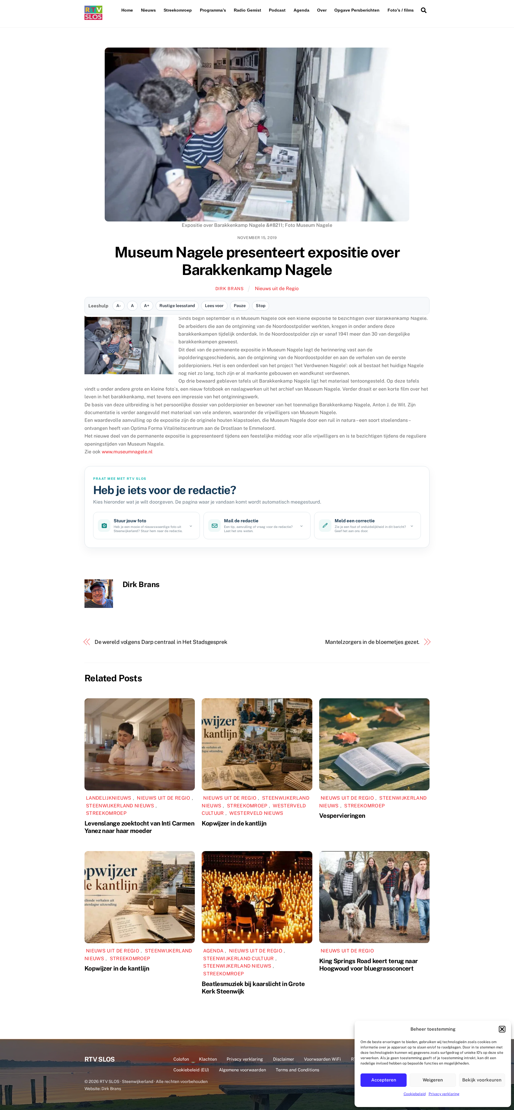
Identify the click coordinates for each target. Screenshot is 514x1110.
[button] (502, 1029)
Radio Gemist (247, 10)
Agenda (301, 10)
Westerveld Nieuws (256, 813)
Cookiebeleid (415, 1094)
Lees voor (214, 305)
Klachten (208, 1059)
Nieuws (148, 10)
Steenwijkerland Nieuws (120, 806)
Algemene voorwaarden (242, 1069)
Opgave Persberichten (357, 10)
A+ (146, 305)
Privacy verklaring (444, 1094)
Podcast (277, 10)
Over (322, 10)
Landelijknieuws (108, 798)
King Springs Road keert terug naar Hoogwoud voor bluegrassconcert (368, 964)
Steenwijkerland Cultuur (238, 958)
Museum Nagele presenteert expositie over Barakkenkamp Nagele (257, 261)
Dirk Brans (229, 288)
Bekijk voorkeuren (482, 1079)
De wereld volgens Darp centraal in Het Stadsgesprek (161, 642)
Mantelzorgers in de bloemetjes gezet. (372, 642)
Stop (260, 305)
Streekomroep (178, 10)
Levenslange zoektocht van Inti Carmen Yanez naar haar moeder (139, 827)
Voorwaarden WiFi (322, 1059)
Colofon (181, 1059)
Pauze (240, 305)
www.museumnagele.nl (127, 452)
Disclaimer (283, 1059)
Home (127, 10)
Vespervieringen (342, 815)
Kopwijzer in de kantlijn (234, 823)
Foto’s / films (401, 10)
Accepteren (383, 1079)
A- (118, 305)
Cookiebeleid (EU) (191, 1069)
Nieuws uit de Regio (277, 288)
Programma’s (213, 10)
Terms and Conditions (297, 1069)
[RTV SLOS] (93, 17)
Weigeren (433, 1079)
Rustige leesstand (177, 305)
